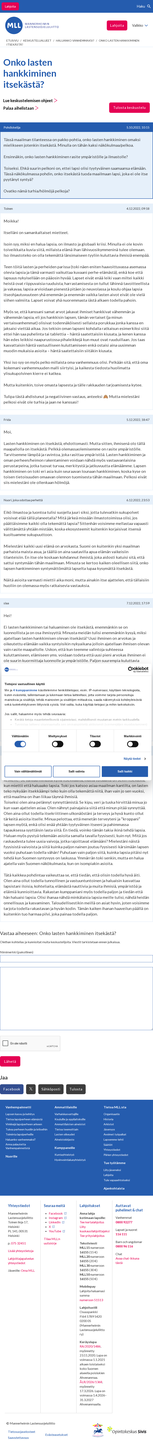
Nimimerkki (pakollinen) (16, 952)
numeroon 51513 (91, 1300)
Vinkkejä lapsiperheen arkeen (24, 1124)
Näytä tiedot (132, 759)
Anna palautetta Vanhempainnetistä (18, 1146)
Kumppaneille (65, 1148)
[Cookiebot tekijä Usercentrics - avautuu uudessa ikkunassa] (131, 670)
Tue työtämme (115, 1163)
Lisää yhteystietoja (20, 1251)
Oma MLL (28, 1270)
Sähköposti (50, 1089)
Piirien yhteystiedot (116, 1154)
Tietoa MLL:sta (115, 1107)
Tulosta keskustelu (129, 107)
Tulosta (75, 1089)
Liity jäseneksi (112, 1170)
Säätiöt (108, 1144)
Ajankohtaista (114, 1188)
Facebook (11, 1089)
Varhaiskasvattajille (66, 1114)
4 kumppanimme (25, 690)
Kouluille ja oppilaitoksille (70, 1119)
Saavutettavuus (18, 1437)
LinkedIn (55, 1222)
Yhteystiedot (112, 1149)
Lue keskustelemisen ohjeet (28, 100)
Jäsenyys (109, 1129)
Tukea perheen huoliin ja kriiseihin (26, 1129)
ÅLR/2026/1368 (91, 1382)
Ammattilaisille (66, 1107)
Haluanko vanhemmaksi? (75, 40)
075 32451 (18, 1243)
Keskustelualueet (37, 40)
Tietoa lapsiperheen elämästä (24, 1119)
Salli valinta (76, 771)
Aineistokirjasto (64, 1139)
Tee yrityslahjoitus (92, 1235)
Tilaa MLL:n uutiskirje (52, 1241)
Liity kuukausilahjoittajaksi (95, 1229)
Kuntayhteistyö (64, 1154)
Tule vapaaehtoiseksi (117, 1180)
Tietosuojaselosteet (21, 1431)
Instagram (56, 1218)
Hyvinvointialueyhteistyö (70, 1159)
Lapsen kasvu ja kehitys (20, 1114)
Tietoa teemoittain (66, 1129)
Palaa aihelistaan (19, 108)
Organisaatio (112, 1114)
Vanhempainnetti (18, 1107)
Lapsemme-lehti (114, 1139)
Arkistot (109, 1124)
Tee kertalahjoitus (92, 1222)
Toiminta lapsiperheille (19, 1134)
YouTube (55, 1231)
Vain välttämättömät (28, 771)
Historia (108, 1119)
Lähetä (10, 1061)
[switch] (57, 744)
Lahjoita (10, 6)
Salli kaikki (125, 771)
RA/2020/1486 (90, 1346)
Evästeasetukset (56, 1434)
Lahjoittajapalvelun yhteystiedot (21, 1261)
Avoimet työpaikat (115, 1134)
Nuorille (11, 1156)
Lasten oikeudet (65, 1134)
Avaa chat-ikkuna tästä (127, 1260)
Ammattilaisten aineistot (70, 1124)
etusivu (12, 40)
